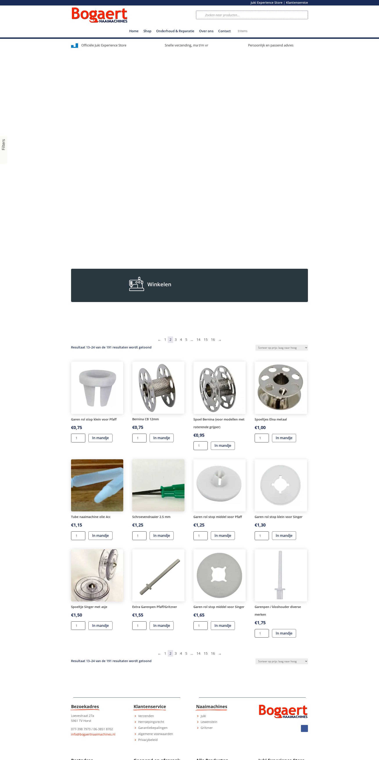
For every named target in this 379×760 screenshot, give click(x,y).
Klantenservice (297, 3)
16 (213, 339)
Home (134, 31)
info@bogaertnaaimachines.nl (93, 734)
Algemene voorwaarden (155, 734)
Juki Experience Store (266, 3)
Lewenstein (209, 722)
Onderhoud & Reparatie (175, 31)
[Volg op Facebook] (304, 728)
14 (198, 339)
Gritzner (207, 728)
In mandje (100, 437)
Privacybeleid (148, 740)
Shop (147, 31)
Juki (203, 716)
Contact (224, 31)
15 (206, 339)
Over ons (206, 31)
